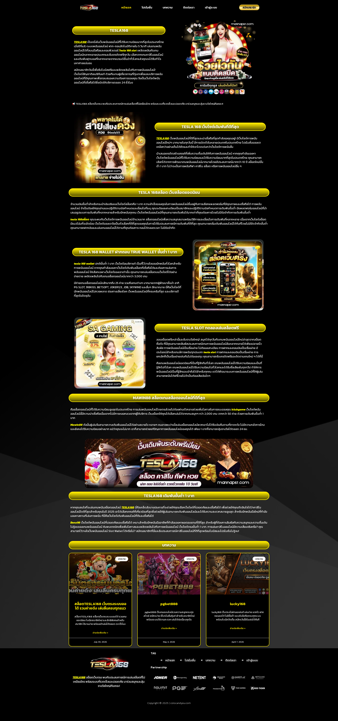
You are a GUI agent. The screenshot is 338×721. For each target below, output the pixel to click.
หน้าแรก (126, 7)
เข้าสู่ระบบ (211, 7)
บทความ (168, 7)
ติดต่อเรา (188, 7)
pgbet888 (169, 603)
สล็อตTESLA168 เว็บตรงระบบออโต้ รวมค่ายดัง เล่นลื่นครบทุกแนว (100, 606)
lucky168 (237, 603)
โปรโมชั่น (147, 7)
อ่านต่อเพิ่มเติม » (100, 632)
